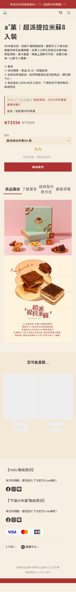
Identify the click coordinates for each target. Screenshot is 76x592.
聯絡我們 (38, 167)
